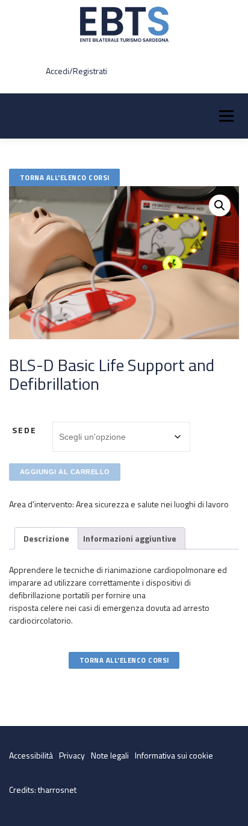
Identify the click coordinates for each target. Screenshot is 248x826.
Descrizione (46, 538)
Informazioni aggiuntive (129, 538)
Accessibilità (31, 755)
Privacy (72, 755)
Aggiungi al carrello (65, 471)
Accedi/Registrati (76, 70)
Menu (225, 116)
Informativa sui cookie (174, 755)
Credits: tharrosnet (42, 789)
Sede (24, 430)
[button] (220, 205)
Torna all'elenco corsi (65, 177)
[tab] (46, 538)
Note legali (110, 755)
